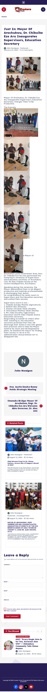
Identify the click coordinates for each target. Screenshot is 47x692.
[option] (23, 645)
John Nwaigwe (13, 48)
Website (6, 600)
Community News (22, 636)
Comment (7, 564)
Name (6, 581)
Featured (24, 48)
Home (4, 17)
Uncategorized (23, 516)
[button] (38, 631)
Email (6, 591)
